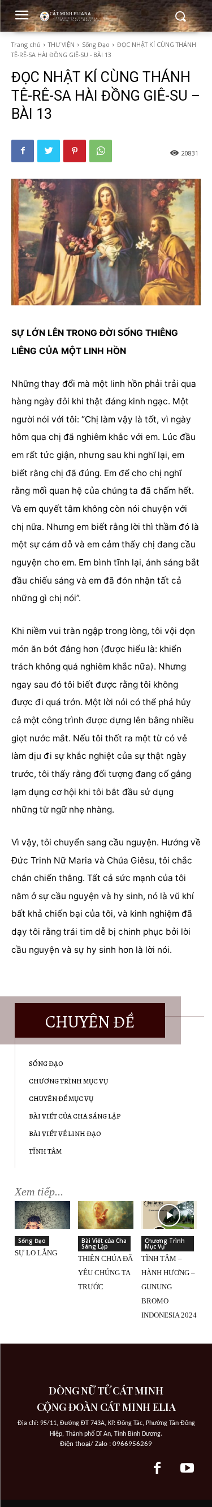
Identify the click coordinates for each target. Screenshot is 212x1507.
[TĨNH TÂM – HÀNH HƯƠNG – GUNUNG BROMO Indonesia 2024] (169, 1215)
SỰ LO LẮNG (36, 1253)
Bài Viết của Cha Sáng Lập (104, 1243)
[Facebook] (22, 151)
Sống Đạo (96, 44)
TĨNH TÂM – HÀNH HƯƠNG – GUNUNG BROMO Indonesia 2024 (169, 1286)
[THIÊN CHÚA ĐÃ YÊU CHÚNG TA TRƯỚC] (105, 1215)
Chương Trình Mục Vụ (165, 1243)
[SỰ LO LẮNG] (42, 1215)
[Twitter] (48, 151)
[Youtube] (187, 1469)
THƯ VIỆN (61, 44)
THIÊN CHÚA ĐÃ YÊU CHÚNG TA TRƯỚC (105, 1272)
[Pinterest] (74, 151)
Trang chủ (26, 44)
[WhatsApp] (100, 151)
